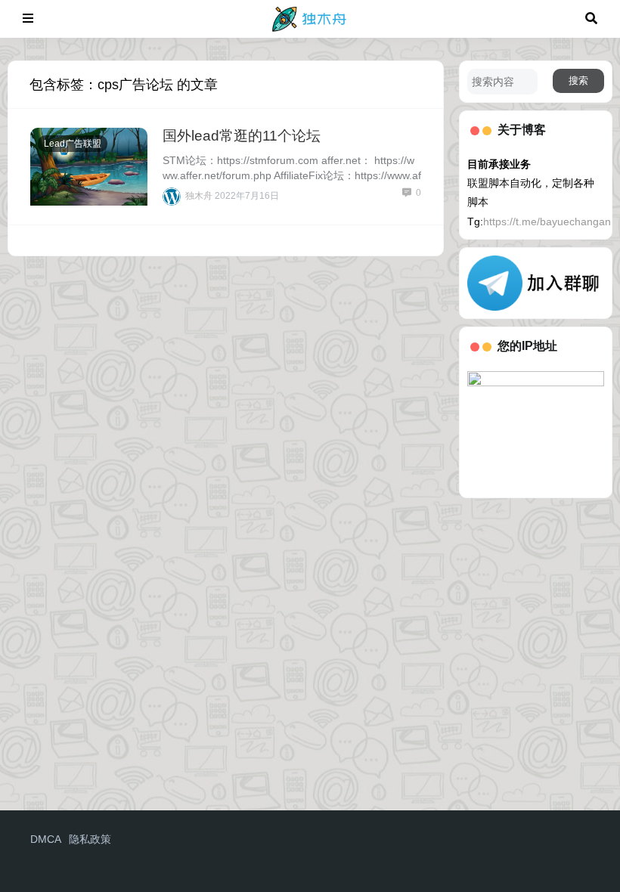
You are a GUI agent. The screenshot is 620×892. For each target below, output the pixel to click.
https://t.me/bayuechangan (547, 221)
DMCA (45, 839)
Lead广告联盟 (72, 143)
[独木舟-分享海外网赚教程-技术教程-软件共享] (309, 17)
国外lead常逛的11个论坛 (242, 136)
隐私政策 (90, 839)
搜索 (578, 80)
